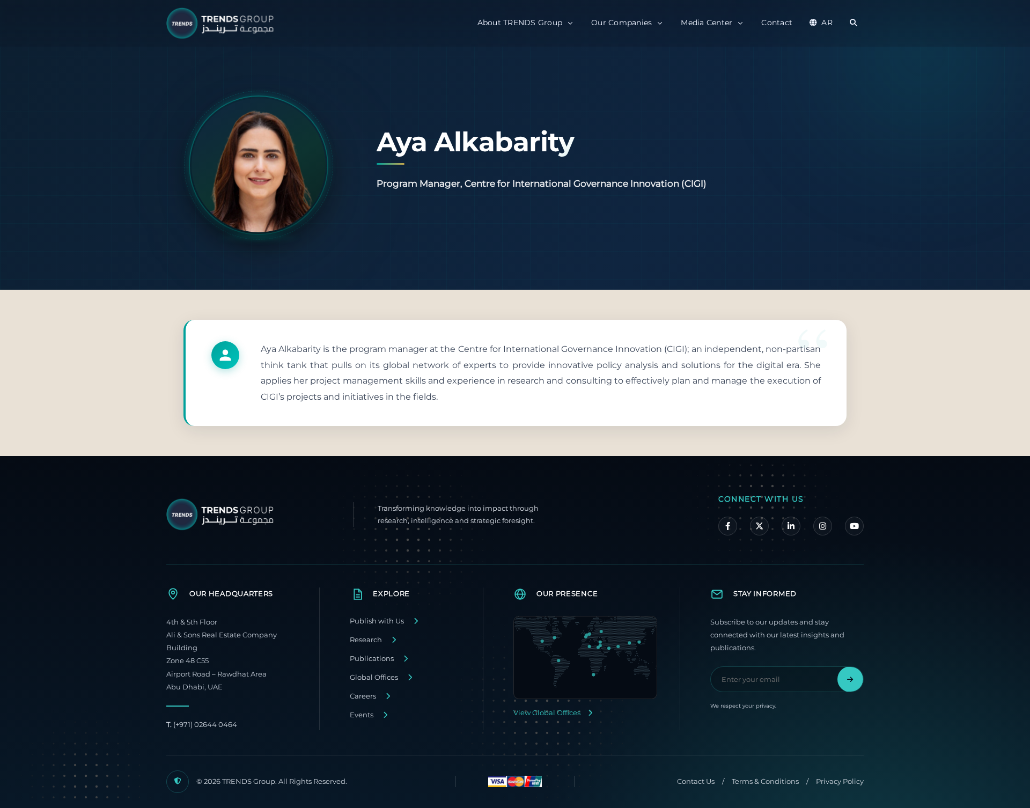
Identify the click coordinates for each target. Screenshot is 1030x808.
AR (827, 22)
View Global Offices (546, 713)
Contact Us (696, 781)
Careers (363, 696)
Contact (776, 22)
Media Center (706, 22)
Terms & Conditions (765, 781)
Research (366, 640)
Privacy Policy (840, 781)
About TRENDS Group (520, 22)
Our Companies (621, 22)
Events (361, 715)
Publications (372, 659)
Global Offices (374, 677)
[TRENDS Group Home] (222, 23)
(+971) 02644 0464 (201, 725)
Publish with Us (377, 621)
